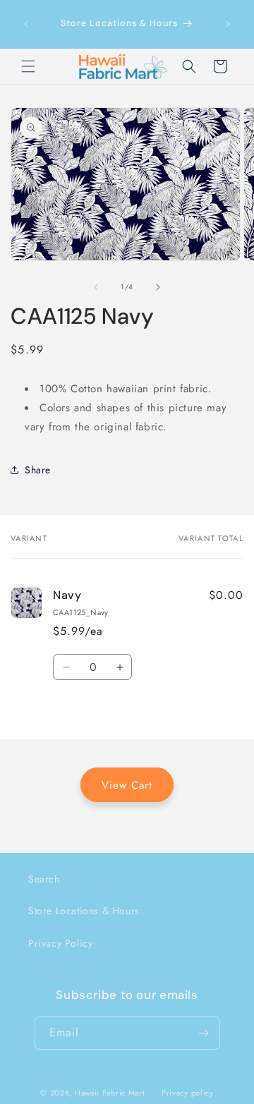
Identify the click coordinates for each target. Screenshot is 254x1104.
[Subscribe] (203, 1033)
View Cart (127, 785)
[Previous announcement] (26, 24)
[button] (28, 66)
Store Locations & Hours (84, 911)
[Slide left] (95, 287)
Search (44, 879)
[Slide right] (158, 287)
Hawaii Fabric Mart (110, 1092)
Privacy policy (188, 1092)
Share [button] (38, 470)
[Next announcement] (227, 24)
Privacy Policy (60, 943)
